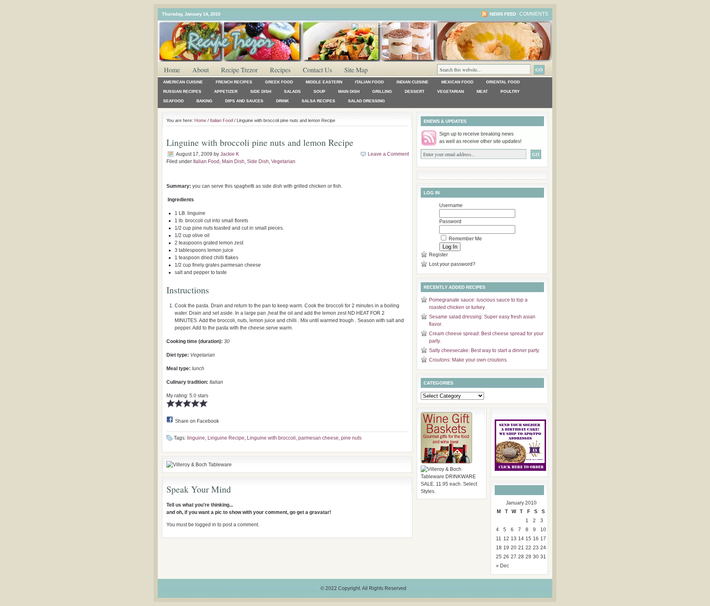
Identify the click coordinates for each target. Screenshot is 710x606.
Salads (292, 91)
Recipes (280, 69)
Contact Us (317, 69)
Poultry (510, 91)
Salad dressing (366, 101)
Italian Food (369, 82)
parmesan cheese (318, 438)
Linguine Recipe (225, 438)
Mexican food (457, 82)
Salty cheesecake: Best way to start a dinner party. (484, 350)
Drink (282, 101)
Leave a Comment (388, 154)
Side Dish (260, 91)
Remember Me (464, 239)
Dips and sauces (244, 101)
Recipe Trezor (239, 69)
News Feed (503, 14)
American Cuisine (183, 82)
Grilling (382, 91)
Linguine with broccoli (271, 438)
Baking (204, 101)
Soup (319, 91)
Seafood (173, 101)
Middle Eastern (324, 82)
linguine (196, 438)
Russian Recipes (182, 91)
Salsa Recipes (318, 101)
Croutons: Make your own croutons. (468, 360)
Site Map (356, 69)
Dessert (414, 91)
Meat (482, 91)
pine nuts (351, 438)
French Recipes (234, 82)
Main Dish (349, 91)
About (200, 69)
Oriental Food (503, 82)
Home (172, 69)
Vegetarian (450, 91)
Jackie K (229, 154)
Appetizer (225, 91)
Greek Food (279, 82)
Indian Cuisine (412, 82)
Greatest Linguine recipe (256, 36)
